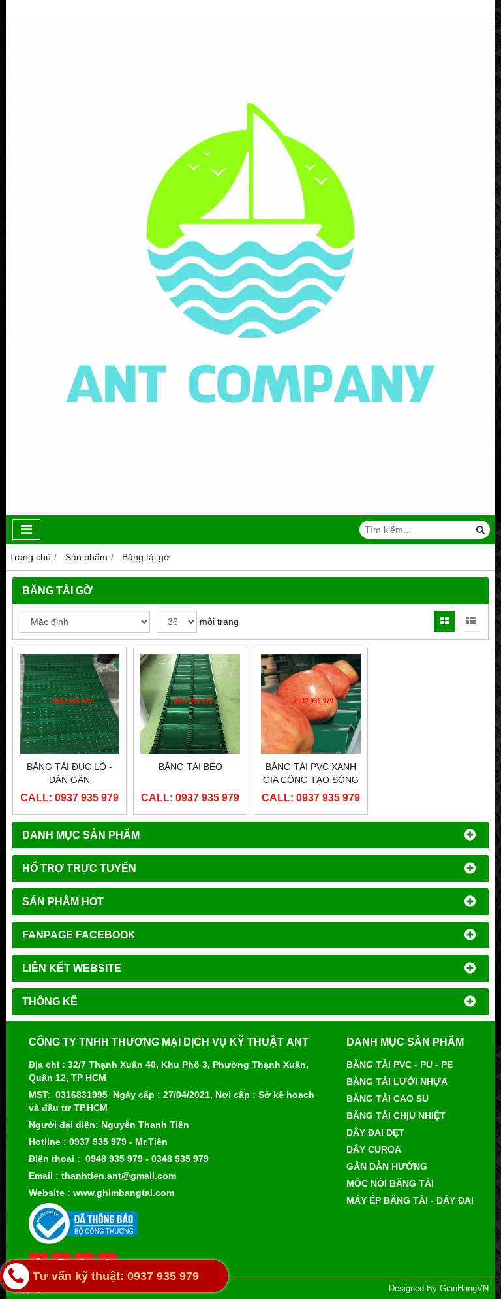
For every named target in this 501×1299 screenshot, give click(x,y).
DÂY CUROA (373, 1149)
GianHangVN (464, 1288)
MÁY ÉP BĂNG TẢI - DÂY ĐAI (410, 1200)
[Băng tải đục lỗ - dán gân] (69, 704)
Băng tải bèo (190, 767)
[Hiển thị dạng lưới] (444, 621)
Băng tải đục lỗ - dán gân (69, 773)
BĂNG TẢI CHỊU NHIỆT (396, 1115)
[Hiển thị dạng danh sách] (471, 621)
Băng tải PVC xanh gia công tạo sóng (311, 773)
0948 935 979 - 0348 (128, 1158)
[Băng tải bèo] (190, 704)
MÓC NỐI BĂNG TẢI (390, 1183)
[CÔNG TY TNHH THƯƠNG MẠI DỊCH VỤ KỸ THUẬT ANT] (250, 512)
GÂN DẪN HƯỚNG (386, 1166)
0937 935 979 (98, 1141)
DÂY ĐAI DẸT (375, 1132)
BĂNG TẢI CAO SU (387, 1098)
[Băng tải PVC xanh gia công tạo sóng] (311, 704)
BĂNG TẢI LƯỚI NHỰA (397, 1081)
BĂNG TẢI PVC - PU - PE (399, 1064)
